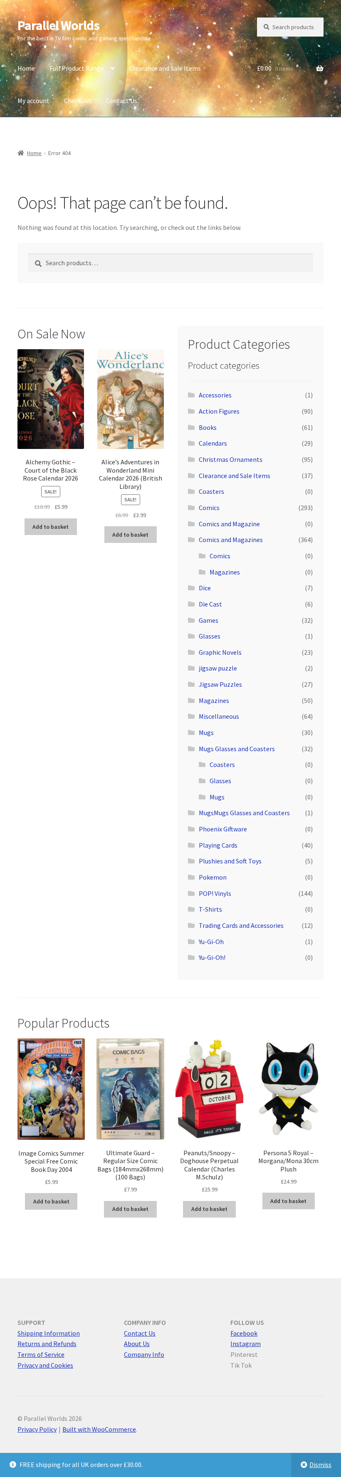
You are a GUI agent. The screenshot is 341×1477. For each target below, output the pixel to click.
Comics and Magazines (231, 539)
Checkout (77, 100)
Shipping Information (48, 1333)
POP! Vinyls (215, 893)
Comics (209, 507)
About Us (137, 1343)
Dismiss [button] (320, 1464)
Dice (205, 588)
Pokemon (213, 877)
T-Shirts (210, 909)
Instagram (245, 1343)
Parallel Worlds (58, 25)
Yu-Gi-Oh (211, 941)
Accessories (215, 395)
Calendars (213, 443)
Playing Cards (218, 845)
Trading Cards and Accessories (241, 925)
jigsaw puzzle (218, 668)
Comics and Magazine (229, 524)
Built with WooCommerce (99, 1429)
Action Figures (219, 411)
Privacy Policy (37, 1429)
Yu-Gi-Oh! (212, 957)
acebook (245, 1333)
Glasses (209, 636)
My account (33, 100)
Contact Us (121, 100)
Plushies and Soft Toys (230, 861)
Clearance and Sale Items (165, 68)
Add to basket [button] (50, 526)
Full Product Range (76, 68)
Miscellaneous (219, 716)
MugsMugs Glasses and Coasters (244, 813)
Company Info (144, 1354)
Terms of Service (40, 1354)
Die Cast (210, 604)
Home (26, 68)
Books (208, 427)
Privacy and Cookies (45, 1365)
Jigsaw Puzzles (220, 684)
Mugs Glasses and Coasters (237, 749)
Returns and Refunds (47, 1343)
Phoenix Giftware (223, 829)
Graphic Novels (220, 652)
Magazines (225, 572)
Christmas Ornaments (230, 459)
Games (208, 620)
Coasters (211, 491)
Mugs (206, 732)
